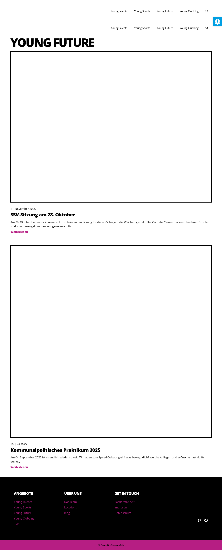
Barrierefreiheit (124, 502)
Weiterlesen (19, 232)
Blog (67, 513)
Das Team (70, 502)
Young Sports (142, 11)
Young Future (165, 11)
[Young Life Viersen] (15, 28)
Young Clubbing (189, 11)
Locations (70, 507)
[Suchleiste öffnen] (207, 11)
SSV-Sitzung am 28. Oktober (42, 214)
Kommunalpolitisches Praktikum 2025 (55, 450)
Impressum (121, 507)
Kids (16, 524)
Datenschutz (122, 513)
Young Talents (119, 11)
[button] (217, 21)
